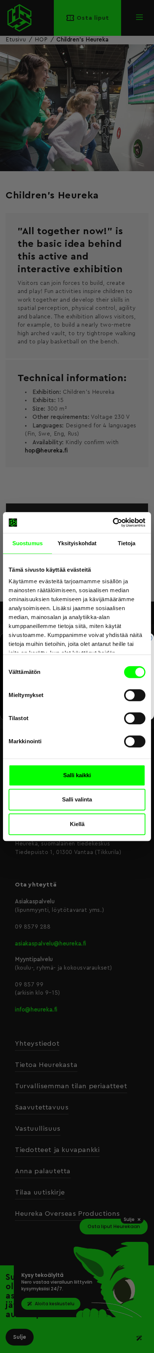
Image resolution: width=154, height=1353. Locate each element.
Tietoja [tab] (127, 543)
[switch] (134, 695)
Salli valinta (77, 799)
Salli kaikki (77, 775)
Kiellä (77, 824)
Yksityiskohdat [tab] (77, 543)
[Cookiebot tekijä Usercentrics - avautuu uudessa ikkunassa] (112, 522)
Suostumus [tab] (27, 543)
